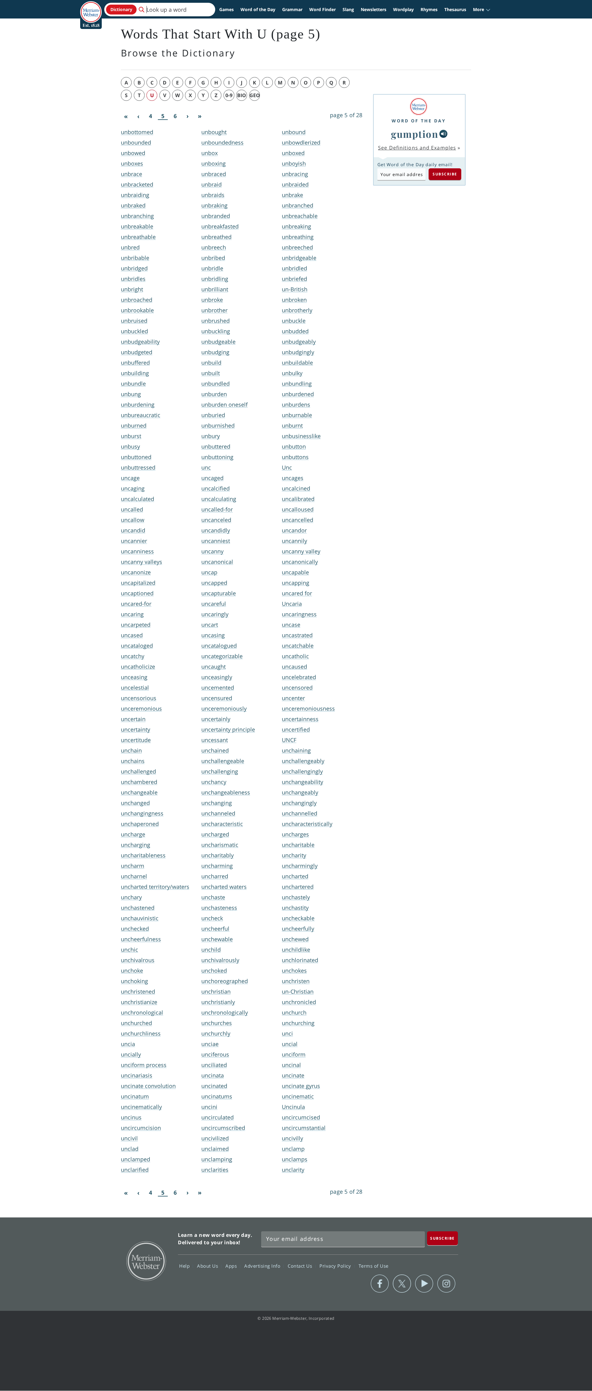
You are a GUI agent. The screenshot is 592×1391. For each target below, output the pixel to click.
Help (185, 1266)
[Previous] (138, 116)
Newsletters (373, 9)
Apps (231, 1266)
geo (254, 95)
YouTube (424, 1283)
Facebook (380, 1283)
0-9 (228, 95)
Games (226, 9)
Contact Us (301, 1266)
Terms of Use (373, 1266)
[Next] (187, 116)
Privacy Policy (335, 1266)
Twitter (402, 1283)
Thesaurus (455, 9)
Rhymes (429, 9)
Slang (348, 9)
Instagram (446, 1283)
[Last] (200, 116)
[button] (481, 9)
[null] (443, 134)
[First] (126, 116)
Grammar (292, 9)
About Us (208, 1266)
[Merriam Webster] (419, 106)
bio (241, 95)
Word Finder (322, 9)
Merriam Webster (145, 1260)
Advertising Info (263, 1266)
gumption (414, 133)
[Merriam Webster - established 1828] (91, 7)
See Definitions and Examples (417, 147)
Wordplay (403, 9)
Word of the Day (257, 9)
